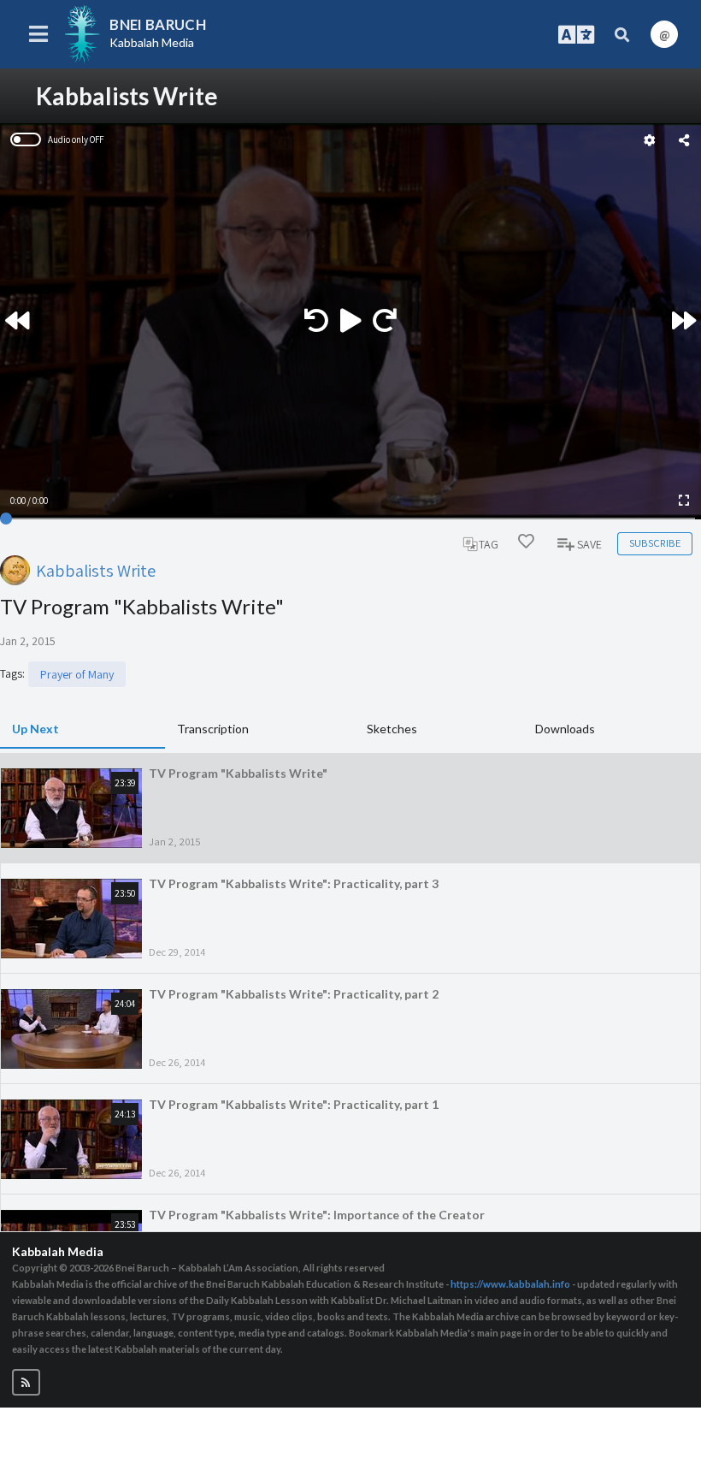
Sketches (392, 728)
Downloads (565, 728)
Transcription (213, 728)
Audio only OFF (75, 139)
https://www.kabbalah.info (510, 1283)
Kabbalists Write (96, 570)
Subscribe (654, 543)
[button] (26, 1382)
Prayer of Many (77, 674)
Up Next (35, 728)
